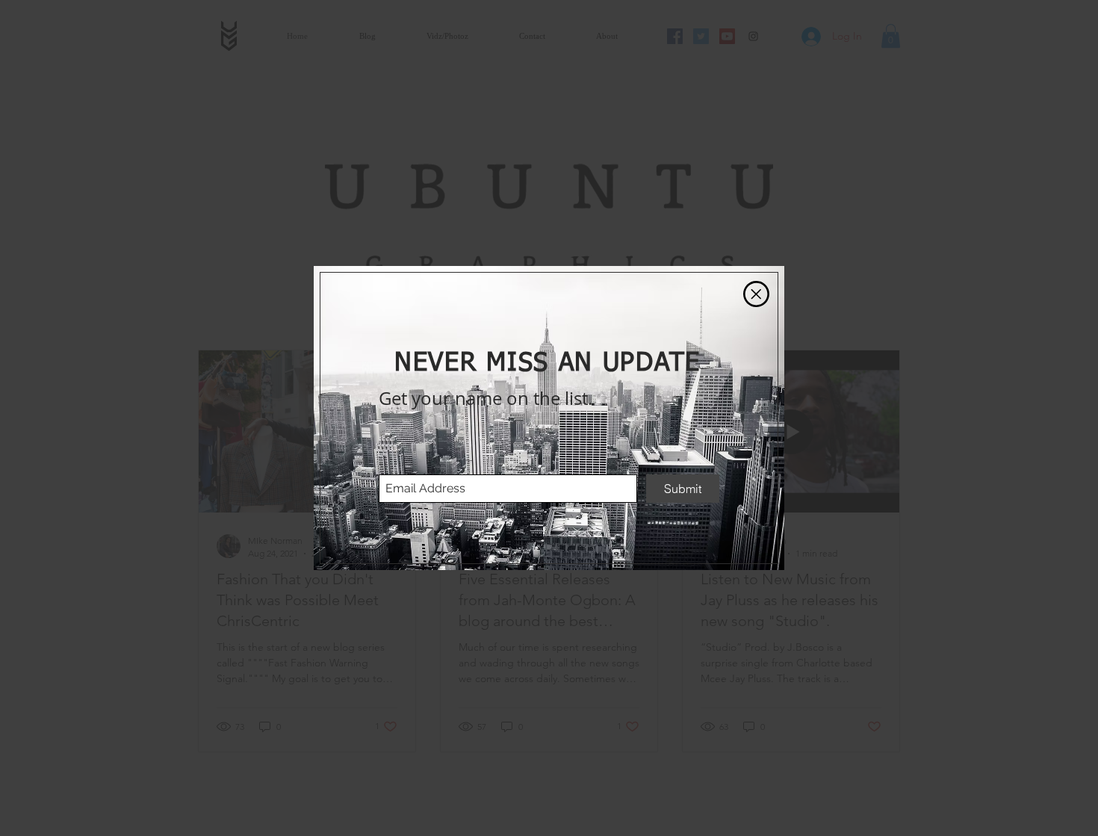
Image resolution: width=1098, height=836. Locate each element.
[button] (756, 294)
